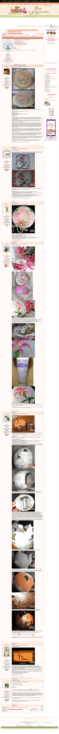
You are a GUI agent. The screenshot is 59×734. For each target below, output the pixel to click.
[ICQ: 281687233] (24, 65)
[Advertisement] (29, 21)
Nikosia (7, 204)
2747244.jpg (38, 636)
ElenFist (7, 244)
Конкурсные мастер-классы (22, 34)
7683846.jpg (33, 637)
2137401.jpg (31, 636)
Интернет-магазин (18, 1)
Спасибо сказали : (8, 57)
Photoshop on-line (6, 3)
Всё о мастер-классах (7, 34)
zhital (50, 114)
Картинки (42, 1)
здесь (52, 138)
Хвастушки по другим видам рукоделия (50, 78)
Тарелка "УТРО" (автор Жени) (18, 41)
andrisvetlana (50, 115)
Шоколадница (7, 645)
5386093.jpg (27, 407)
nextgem (50, 111)
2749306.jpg (40, 637)
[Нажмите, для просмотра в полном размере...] (23, 89)
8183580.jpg (20, 637)
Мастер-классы (35, 1)
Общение (47, 1)
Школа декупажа (26, 1)
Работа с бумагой (47, 91)
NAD (8, 39)
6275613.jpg (25, 636)
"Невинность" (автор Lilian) (18, 44)
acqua (7, 66)
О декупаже (10, 1)
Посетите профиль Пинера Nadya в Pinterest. (51, 140)
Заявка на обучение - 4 (48, 82)
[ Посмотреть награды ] (17, 64)
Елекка (7, 413)
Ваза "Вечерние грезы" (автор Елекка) (19, 43)
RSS (30, 3)
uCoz (31, 727)
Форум (3, 34)
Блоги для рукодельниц (48, 75)
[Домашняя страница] (21, 65)
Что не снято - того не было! (15, 410)
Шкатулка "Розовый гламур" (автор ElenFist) (20, 42)
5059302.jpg (19, 240)
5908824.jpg (27, 637)
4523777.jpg (14, 637)
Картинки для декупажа (48, 80)
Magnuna (50, 110)
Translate (56, 27)
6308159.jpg (14, 407)
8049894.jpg (20, 407)
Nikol (50, 112)
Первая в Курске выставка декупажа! (50, 85)
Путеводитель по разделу (14, 34)
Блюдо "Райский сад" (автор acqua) (19, 40)
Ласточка (50, 113)
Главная (4, 1)
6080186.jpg (19, 636)
